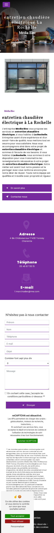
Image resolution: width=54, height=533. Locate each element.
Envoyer (31, 405)
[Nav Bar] (6, 4)
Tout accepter (17, 516)
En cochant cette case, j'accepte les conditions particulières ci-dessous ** (26, 395)
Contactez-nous (19, 196)
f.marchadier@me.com (27, 291)
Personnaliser (17, 526)
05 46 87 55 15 (27, 266)
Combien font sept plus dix (18, 358)
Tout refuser (17, 521)
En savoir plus (18, 188)
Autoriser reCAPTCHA (27, 441)
